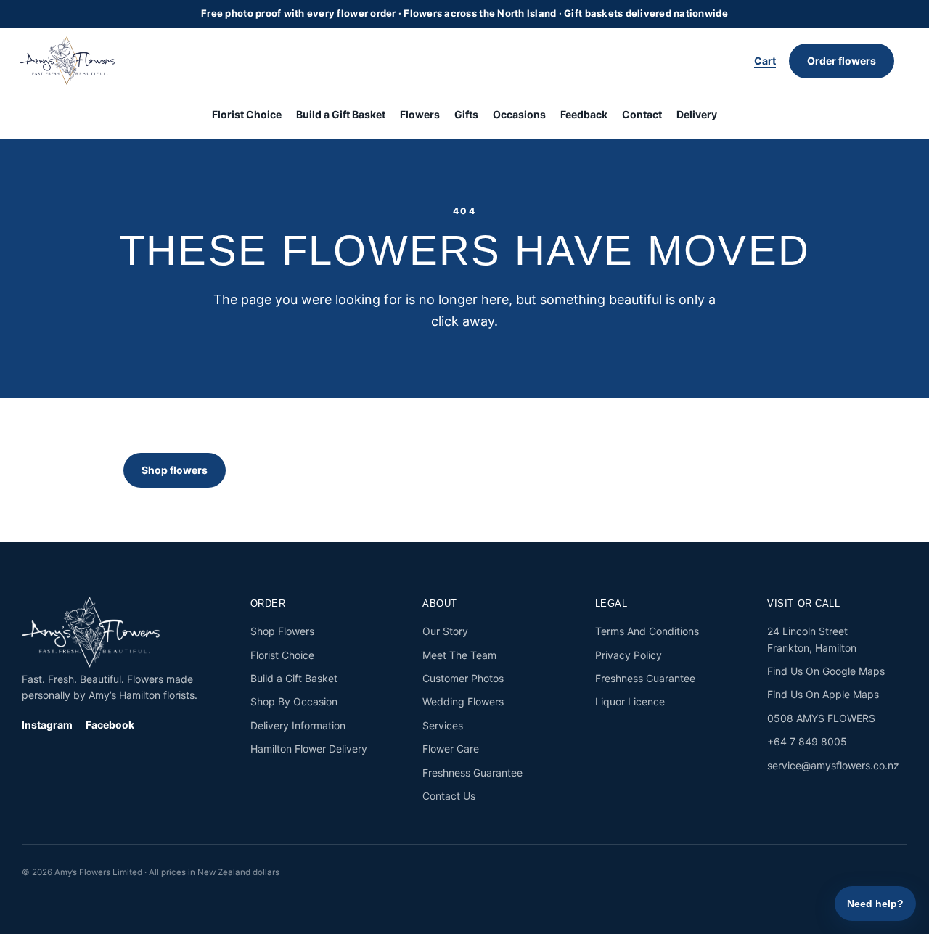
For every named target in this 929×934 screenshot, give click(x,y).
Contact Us (448, 796)
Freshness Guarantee (472, 772)
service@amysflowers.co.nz (833, 765)
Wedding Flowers (463, 701)
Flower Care (450, 748)
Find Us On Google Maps (826, 671)
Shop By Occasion (293, 701)
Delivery (696, 114)
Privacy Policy (628, 655)
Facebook (110, 724)
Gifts (466, 114)
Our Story (445, 631)
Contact (642, 114)
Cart (765, 60)
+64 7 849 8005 (807, 741)
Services (442, 725)
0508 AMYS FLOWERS (821, 718)
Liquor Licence (630, 701)
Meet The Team (459, 655)
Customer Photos (463, 678)
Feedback (583, 114)
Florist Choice (247, 114)
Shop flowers (175, 470)
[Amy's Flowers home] (74, 60)
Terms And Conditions (647, 631)
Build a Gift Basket (340, 114)
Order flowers (841, 60)
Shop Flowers (282, 631)
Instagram (47, 724)
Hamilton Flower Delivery (308, 748)
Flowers (420, 114)
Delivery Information (297, 725)
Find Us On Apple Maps (823, 694)
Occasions (519, 114)
